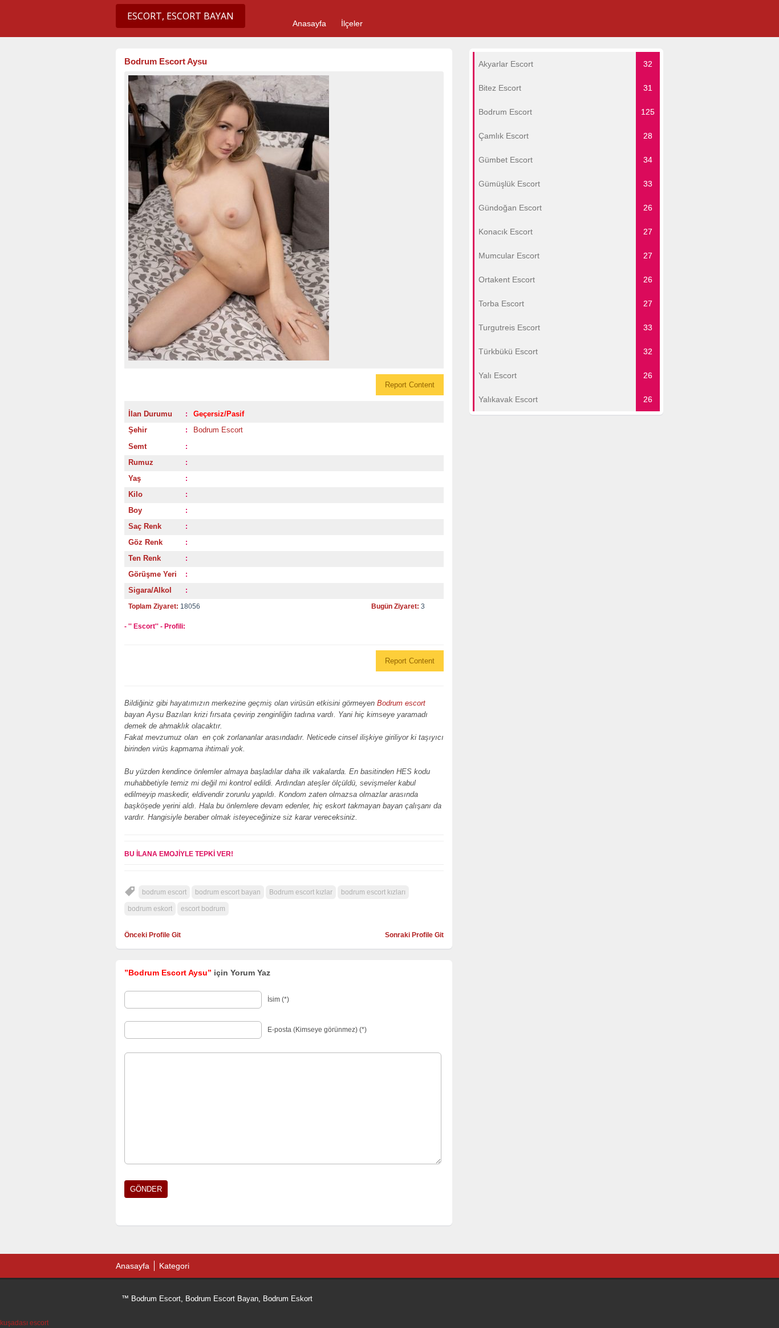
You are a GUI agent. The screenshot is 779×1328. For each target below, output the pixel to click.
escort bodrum (203, 909)
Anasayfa (309, 23)
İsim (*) (278, 999)
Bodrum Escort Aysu (165, 61)
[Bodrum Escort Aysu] (284, 218)
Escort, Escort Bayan (180, 16)
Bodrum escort (401, 703)
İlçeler (352, 23)
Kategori (174, 1265)
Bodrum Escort (218, 430)
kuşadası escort (24, 1323)
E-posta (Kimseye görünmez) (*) (317, 1030)
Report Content (410, 384)
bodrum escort (164, 892)
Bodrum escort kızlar (300, 892)
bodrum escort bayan (228, 892)
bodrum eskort (150, 909)
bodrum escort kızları (373, 892)
